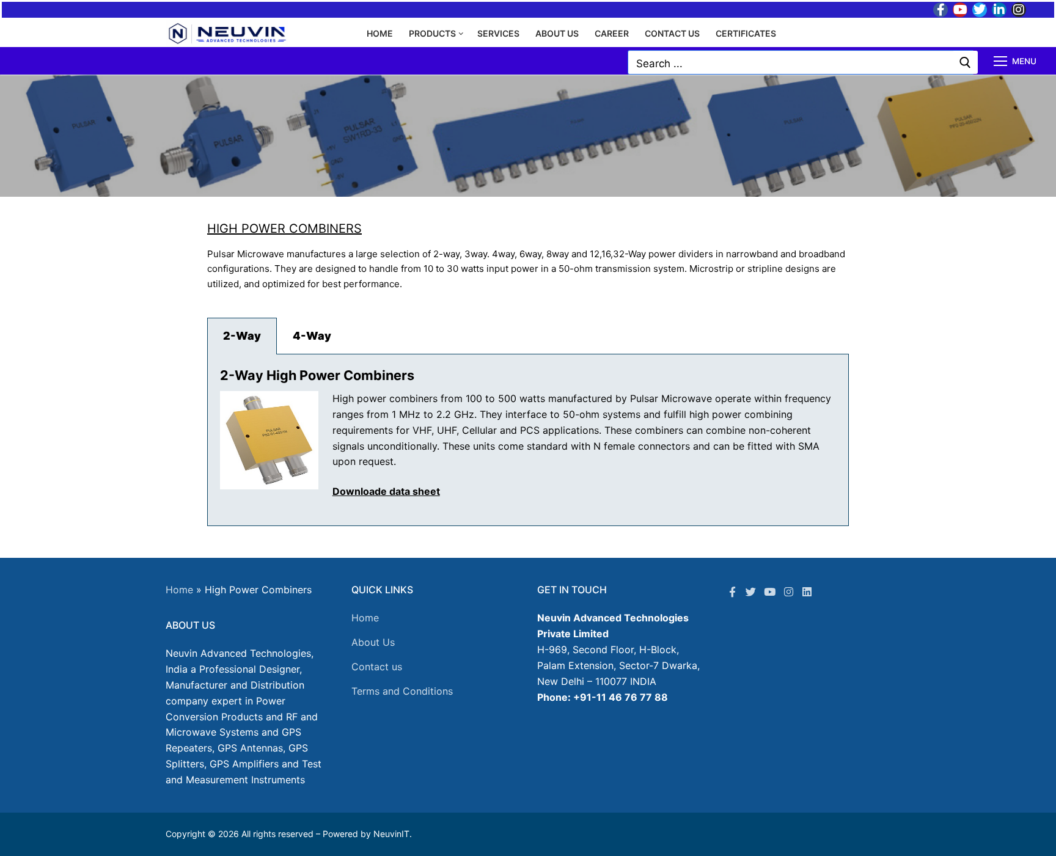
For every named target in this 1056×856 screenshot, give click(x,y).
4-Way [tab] (312, 335)
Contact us (376, 666)
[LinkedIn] (999, 9)
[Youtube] (960, 9)
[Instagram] (1018, 9)
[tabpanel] (528, 440)
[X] (751, 591)
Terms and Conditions (402, 691)
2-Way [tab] (242, 335)
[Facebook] (940, 9)
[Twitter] (979, 9)
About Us (373, 642)
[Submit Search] (965, 62)
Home (179, 589)
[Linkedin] (807, 591)
